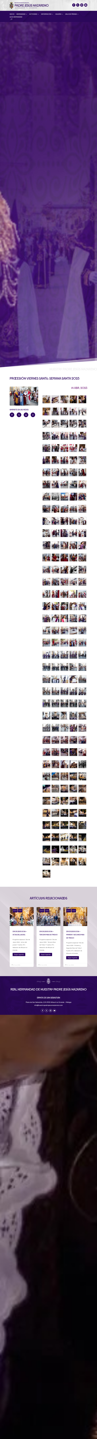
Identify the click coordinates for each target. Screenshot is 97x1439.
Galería (58, 14)
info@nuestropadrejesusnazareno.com (48, 1005)
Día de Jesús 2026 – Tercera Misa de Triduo (48, 937)
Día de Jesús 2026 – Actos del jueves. (22, 937)
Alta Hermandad (16, 17)
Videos (20, 910)
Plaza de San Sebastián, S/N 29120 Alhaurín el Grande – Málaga (48, 1002)
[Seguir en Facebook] (73, 5)
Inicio (12, 14)
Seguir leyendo (19, 954)
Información (46, 14)
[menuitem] (12, 414)
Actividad (33, 14)
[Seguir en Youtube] (85, 5)
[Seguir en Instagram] (81, 5)
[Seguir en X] (77, 5)
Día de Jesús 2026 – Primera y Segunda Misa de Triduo (75, 937)
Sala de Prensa (71, 14)
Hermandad (20, 14)
